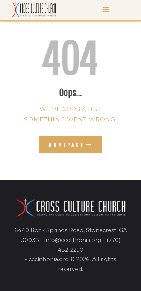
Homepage (66, 144)
